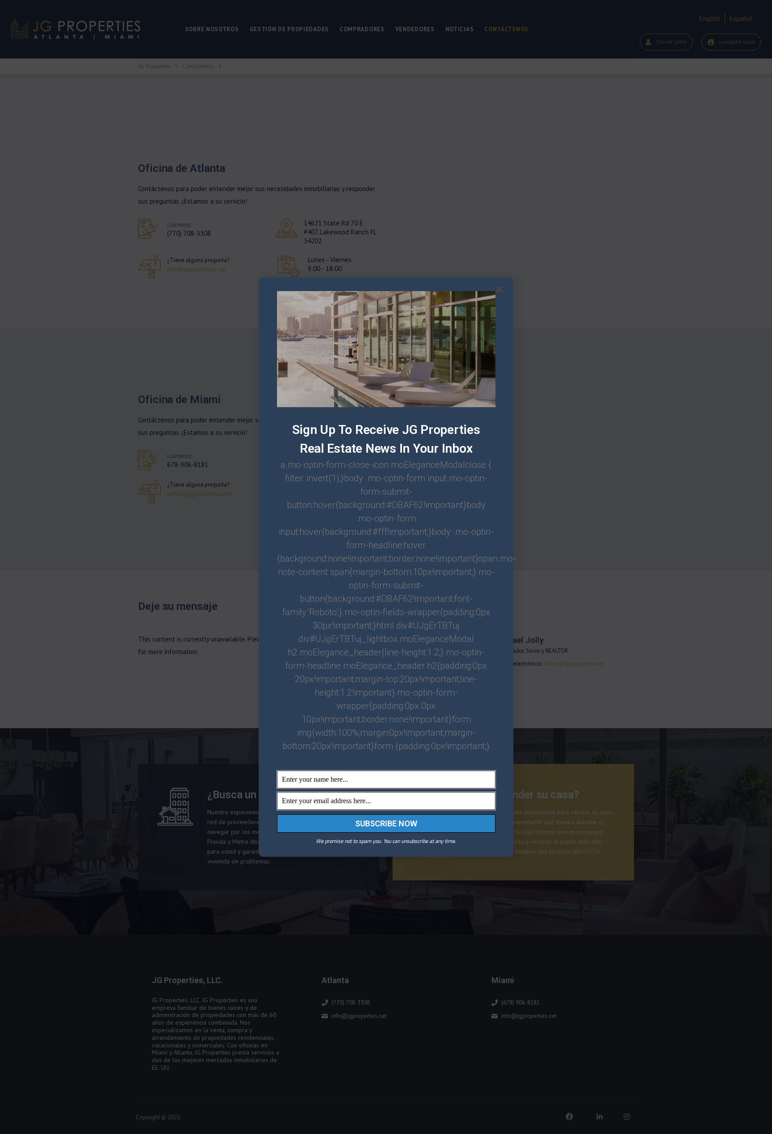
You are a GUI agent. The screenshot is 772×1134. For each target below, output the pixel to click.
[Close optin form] (501, 291)
